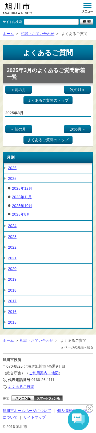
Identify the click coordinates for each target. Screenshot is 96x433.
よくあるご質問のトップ (48, 100)
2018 (12, 290)
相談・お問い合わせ (37, 33)
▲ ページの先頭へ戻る (77, 347)
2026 (12, 168)
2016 (12, 311)
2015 (12, 322)
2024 (12, 226)
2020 (12, 269)
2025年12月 (22, 188)
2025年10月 (22, 206)
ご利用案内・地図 (44, 373)
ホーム (8, 33)
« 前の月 (18, 90)
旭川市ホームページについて (27, 410)
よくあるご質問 (21, 386)
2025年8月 (21, 214)
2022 (12, 247)
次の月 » (77, 90)
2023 (12, 237)
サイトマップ (34, 417)
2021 (12, 258)
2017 (12, 301)
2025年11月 (22, 197)
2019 (12, 279)
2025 (12, 178)
